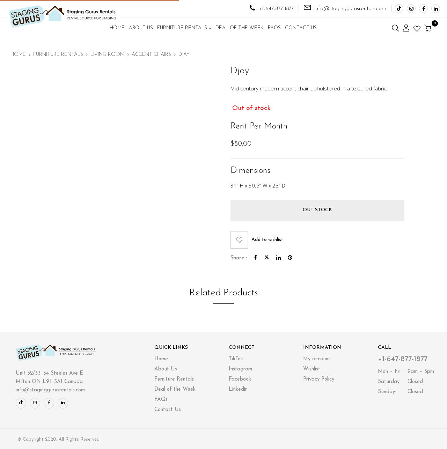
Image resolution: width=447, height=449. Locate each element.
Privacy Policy (318, 379)
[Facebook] (255, 258)
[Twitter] (266, 258)
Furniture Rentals (58, 54)
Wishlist (311, 369)
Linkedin (238, 389)
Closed (400, 381)
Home (18, 54)
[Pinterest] (290, 258)
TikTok (236, 359)
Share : (238, 258)
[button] (428, 29)
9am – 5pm (406, 371)
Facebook (240, 379)
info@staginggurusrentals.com (350, 9)
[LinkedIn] (278, 258)
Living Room (107, 54)
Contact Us (167, 409)
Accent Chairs (151, 54)
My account (316, 359)
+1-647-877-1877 (276, 9)
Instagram (240, 369)
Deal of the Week (175, 389)
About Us (165, 369)
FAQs (161, 399)
